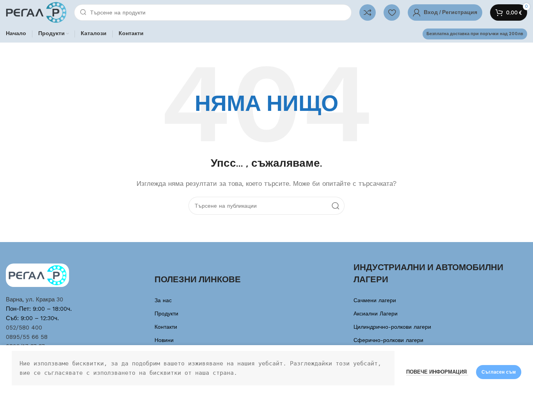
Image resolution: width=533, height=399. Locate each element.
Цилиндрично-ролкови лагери (392, 327)
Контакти (166, 327)
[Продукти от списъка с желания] (392, 12)
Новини (164, 340)
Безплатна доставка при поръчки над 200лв (474, 33)
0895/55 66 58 (27, 336)
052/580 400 (24, 327)
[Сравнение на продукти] (367, 12)
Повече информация (437, 372)
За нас (163, 300)
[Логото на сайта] (36, 12)
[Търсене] (336, 206)
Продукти (166, 313)
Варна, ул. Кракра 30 (34, 299)
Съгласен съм (498, 372)
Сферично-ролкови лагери (388, 340)
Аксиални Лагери (376, 313)
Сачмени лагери (375, 300)
